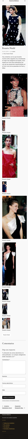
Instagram (6, 436)
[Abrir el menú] (3, 1)
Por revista (6, 425)
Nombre (4, 376)
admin (13, 51)
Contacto (6, 438)
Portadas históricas (9, 428)
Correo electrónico (7, 383)
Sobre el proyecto (8, 434)
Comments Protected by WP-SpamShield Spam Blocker (10, 400)
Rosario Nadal (9, 53)
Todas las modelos (8, 423)
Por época (6, 427)
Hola (5, 53)
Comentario (6, 359)
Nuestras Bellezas (14, 1)
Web (3, 390)
